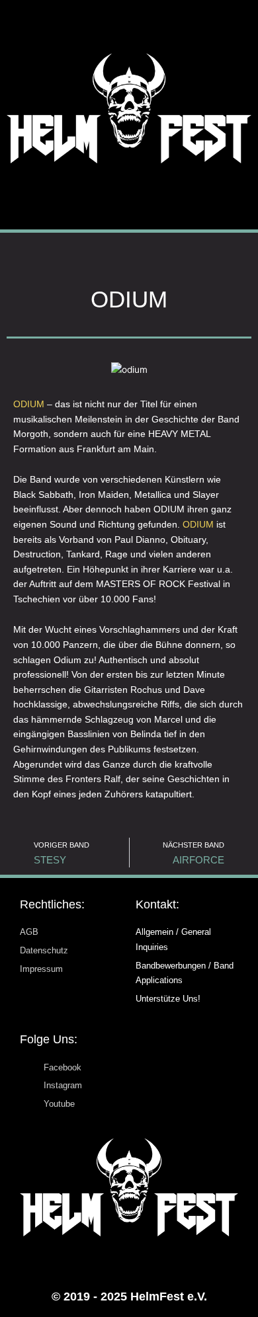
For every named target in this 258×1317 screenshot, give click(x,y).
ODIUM (28, 404)
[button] (129, 196)
